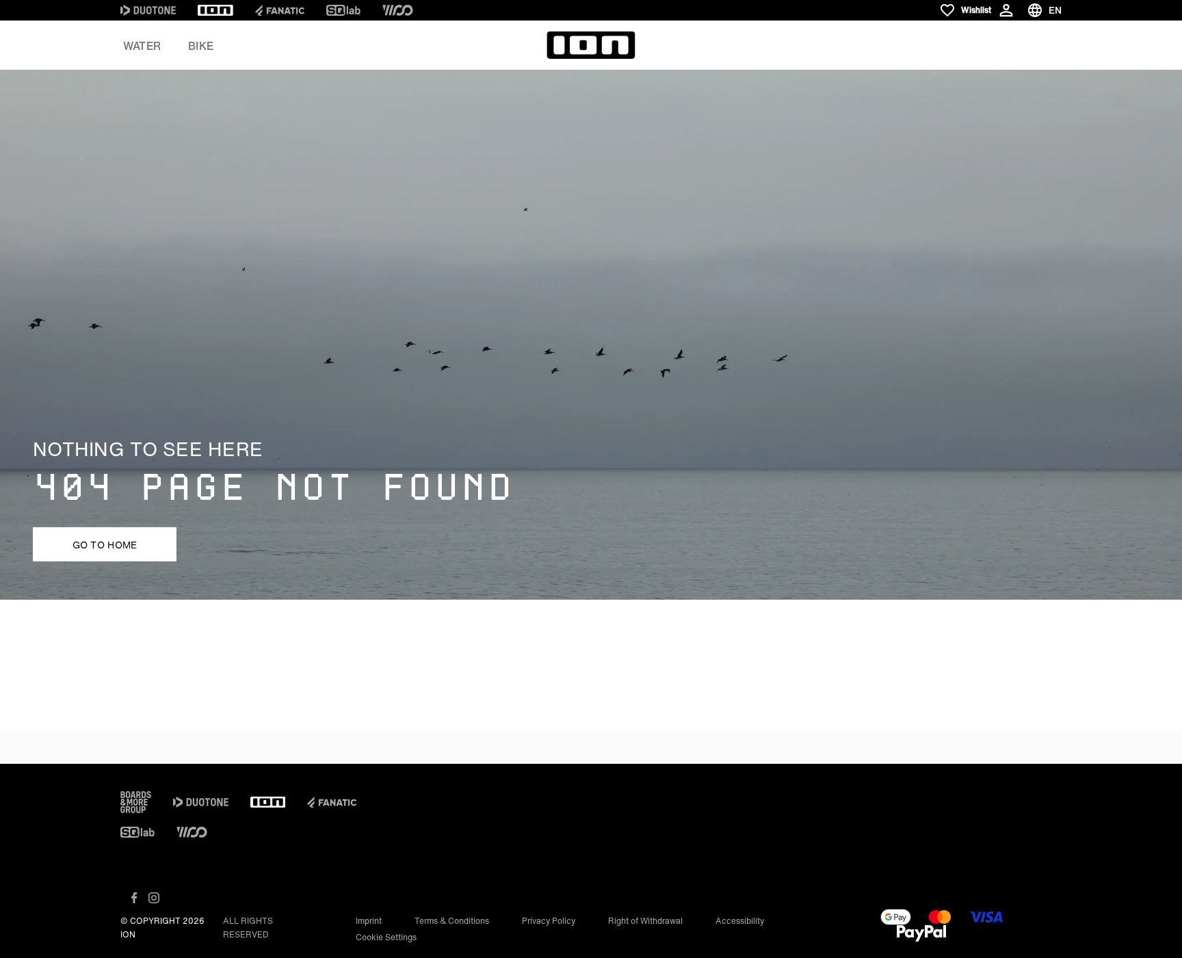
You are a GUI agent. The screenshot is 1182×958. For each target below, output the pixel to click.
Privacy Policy (548, 921)
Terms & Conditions (452, 921)
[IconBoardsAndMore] (135, 802)
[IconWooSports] (397, 10)
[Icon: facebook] (134, 897)
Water (142, 46)
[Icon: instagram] (153, 897)
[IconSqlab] (343, 10)
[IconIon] (215, 10)
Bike (200, 46)
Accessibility (739, 921)
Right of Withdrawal (645, 921)
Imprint (369, 921)
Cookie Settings (386, 937)
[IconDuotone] (148, 10)
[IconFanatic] (279, 10)
